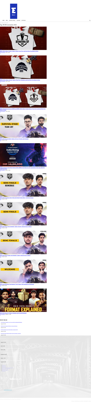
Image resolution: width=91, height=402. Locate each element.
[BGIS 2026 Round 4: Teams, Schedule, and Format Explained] (23, 300)
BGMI (1, 49)
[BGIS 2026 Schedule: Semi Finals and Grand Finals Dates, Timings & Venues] (23, 185)
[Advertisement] (59, 11)
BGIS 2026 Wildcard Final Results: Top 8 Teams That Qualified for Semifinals (17, 284)
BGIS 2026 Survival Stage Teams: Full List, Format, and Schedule (14, 138)
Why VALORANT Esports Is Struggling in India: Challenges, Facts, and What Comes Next (13, 344)
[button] (90, 20)
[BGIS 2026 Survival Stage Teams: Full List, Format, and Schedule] (23, 126)
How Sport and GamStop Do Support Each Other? (7, 356)
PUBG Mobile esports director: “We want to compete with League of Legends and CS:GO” (13, 360)
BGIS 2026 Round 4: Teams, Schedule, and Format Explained (13, 313)
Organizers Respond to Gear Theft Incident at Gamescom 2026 (9, 329)
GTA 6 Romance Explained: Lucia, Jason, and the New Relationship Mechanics (11, 322)
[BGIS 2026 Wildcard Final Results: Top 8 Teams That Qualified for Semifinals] (23, 271)
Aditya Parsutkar (2, 52)
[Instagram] (3, 394)
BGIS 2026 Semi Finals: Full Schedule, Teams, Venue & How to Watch (15, 255)
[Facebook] (1, 394)
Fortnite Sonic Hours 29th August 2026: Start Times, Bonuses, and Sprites (11, 333)
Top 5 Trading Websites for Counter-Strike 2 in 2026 (8, 340)
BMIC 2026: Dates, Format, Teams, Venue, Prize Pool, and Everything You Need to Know (19, 51)
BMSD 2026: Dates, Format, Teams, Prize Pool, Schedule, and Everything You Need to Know (20, 80)
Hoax (1, 140)
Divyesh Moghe (2, 170)
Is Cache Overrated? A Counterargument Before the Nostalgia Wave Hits (10, 348)
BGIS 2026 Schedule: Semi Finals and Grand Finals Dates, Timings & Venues (16, 197)
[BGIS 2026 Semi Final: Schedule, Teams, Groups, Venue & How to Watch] (23, 213)
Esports (1, 107)
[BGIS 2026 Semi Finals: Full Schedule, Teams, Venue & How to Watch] (23, 242)
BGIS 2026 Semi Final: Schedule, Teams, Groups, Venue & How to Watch (16, 226)
